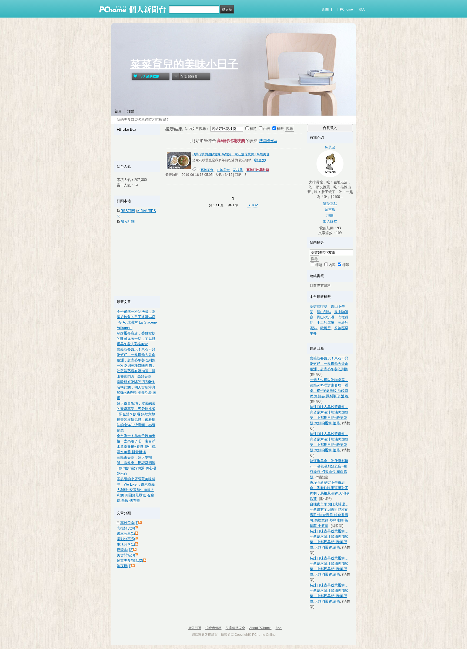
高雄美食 (207, 170)
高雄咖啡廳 (318, 306)
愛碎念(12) (125, 550)
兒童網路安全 (235, 628)
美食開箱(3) (126, 555)
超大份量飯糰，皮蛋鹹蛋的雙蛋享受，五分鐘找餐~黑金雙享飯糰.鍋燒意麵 (136, 408)
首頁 (118, 111)
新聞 (325, 9)
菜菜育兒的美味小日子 (184, 64)
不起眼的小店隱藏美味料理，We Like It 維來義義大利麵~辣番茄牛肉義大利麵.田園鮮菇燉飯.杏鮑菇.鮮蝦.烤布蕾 (136, 490)
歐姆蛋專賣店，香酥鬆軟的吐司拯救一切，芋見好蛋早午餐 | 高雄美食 (136, 338)
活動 (130, 111)
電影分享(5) (126, 539)
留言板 (330, 209)
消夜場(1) (124, 566)
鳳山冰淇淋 (325, 317)
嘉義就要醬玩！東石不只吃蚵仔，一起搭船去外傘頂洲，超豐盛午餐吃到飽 (329, 363)
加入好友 (330, 221)
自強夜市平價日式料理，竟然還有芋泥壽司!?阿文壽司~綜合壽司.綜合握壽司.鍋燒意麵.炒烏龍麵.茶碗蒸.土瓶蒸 (329, 515)
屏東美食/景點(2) (130, 561)
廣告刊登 (194, 628)
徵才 (279, 628)
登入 (362, 9)
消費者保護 (213, 628)
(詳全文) (260, 160)
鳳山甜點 (324, 312)
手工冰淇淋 (325, 323)
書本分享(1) (126, 534)
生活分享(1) (126, 544)
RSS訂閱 (128, 211)
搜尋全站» (268, 140)
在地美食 (223, 170)
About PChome (260, 628)
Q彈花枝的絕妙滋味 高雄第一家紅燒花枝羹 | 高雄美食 (230, 154)
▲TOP (252, 205)
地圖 (329, 215)
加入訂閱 (128, 222)
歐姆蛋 (325, 328)
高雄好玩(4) (126, 528)
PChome (346, 9)
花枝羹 (238, 170)
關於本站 (330, 203)
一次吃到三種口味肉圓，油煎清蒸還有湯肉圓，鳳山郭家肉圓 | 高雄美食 (136, 371)
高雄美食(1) (129, 523)
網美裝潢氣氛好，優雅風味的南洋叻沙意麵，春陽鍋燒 (136, 425)
